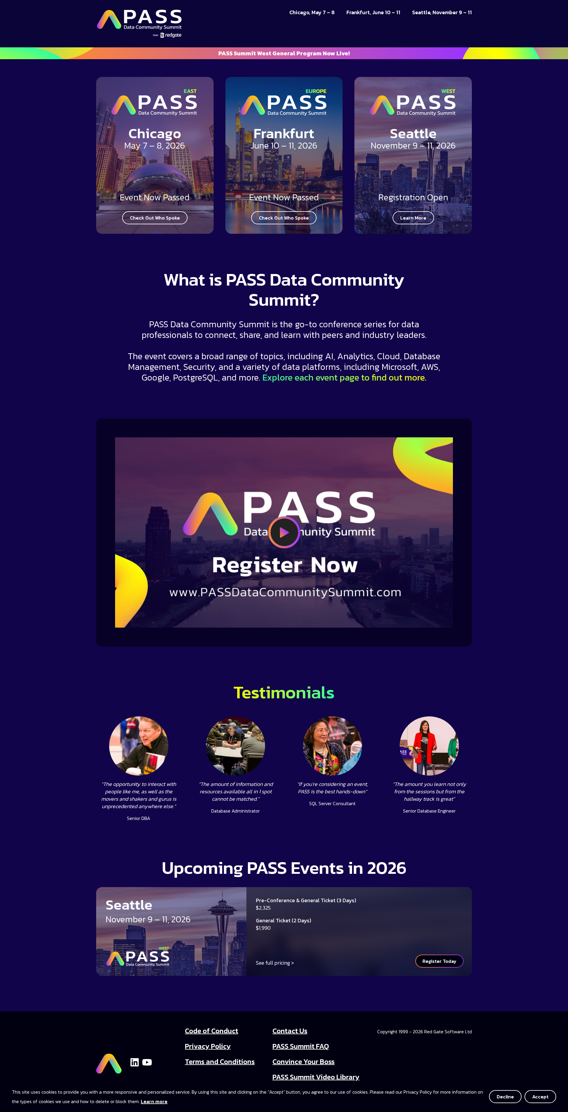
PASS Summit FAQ (300, 1046)
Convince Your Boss (303, 1061)
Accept (540, 1096)
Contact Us (289, 1031)
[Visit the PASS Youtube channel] (147, 1062)
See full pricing (273, 963)
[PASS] (109, 1061)
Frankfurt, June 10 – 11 (373, 12)
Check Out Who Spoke (155, 217)
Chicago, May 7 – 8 (312, 12)
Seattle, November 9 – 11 (442, 12)
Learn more (154, 1101)
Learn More (413, 217)
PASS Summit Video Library (315, 1077)
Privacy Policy (208, 1046)
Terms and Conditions (220, 1061)
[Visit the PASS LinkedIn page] (134, 1062)
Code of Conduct (211, 1031)
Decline (505, 1096)
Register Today (439, 961)
